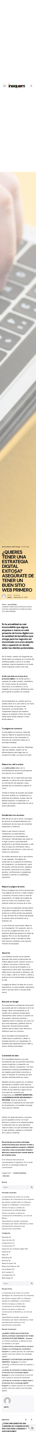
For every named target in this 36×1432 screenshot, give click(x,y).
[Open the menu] (4, 86)
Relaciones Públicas (9, 1266)
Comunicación (7, 1246)
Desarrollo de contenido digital (13, 1249)
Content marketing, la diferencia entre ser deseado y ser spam (18, 1364)
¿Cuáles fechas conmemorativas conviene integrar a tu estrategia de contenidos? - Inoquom (18, 1348)
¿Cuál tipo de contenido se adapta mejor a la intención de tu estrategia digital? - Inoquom (17, 1372)
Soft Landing (6, 1272)
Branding (5, 1237)
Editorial (5, 1252)
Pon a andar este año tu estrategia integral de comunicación (17, 1164)
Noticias (5, 1260)
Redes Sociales (7, 1263)
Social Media (6, 547)
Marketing (5, 1258)
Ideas (4, 1255)
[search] (31, 1187)
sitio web (6, 1176)
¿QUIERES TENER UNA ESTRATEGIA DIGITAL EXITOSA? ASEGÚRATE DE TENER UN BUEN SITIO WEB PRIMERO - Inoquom (18, 1335)
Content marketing (19, 1173)
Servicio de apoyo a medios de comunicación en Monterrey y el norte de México (17, 1215)
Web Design (16, 547)
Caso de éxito (7, 1240)
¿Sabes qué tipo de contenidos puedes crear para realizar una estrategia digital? (18, 1354)
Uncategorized (7, 1275)
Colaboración (7, 1243)
